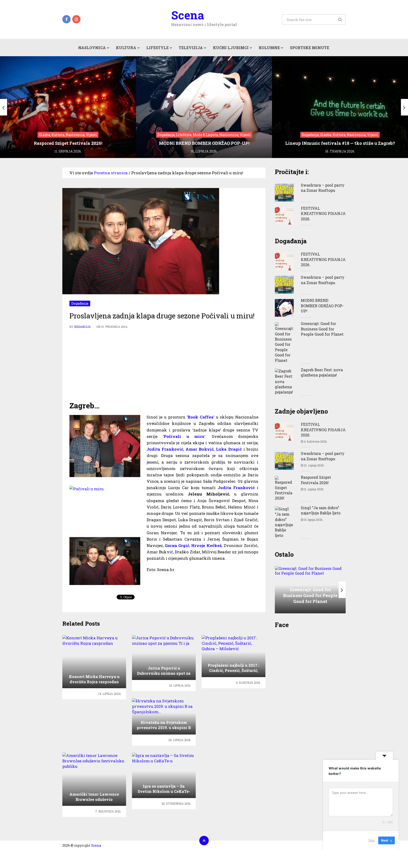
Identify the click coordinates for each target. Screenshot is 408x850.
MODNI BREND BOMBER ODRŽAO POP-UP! (322, 305)
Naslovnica (92, 47)
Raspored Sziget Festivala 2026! (316, 480)
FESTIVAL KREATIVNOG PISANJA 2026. (323, 213)
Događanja (79, 303)
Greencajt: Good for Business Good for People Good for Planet (322, 329)
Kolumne (269, 47)
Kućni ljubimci (231, 47)
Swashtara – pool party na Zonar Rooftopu (322, 188)
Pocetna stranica (111, 172)
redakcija (82, 327)
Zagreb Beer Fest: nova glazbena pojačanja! (322, 372)
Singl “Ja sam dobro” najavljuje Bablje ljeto (320, 510)
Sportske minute (309, 47)
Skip (371, 840)
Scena (187, 15)
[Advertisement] (163, 365)
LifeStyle (157, 47)
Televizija (191, 47)
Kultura (126, 47)
